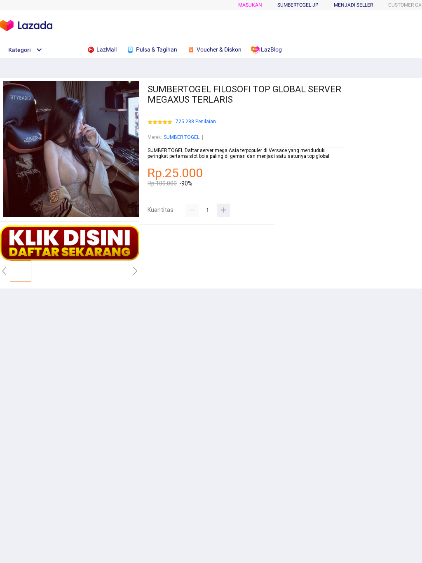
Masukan (250, 5)
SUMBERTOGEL (181, 137)
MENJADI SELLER (353, 5)
